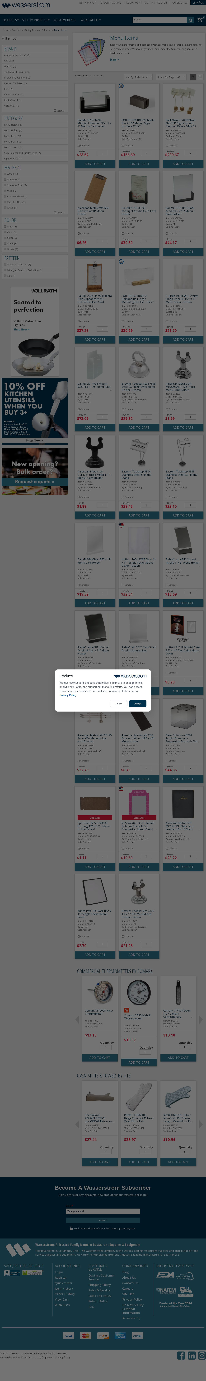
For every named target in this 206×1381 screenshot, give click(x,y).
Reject (119, 703)
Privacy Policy (68, 695)
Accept (137, 703)
